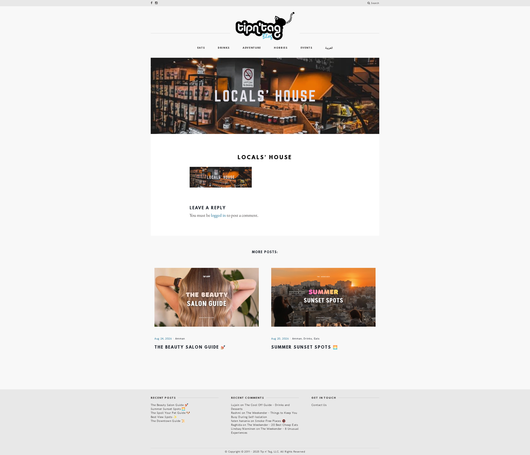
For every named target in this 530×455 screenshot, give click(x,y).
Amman (180, 338)
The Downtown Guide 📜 (168, 421)
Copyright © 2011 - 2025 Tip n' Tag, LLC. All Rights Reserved (266, 451)
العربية (329, 48)
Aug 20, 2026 (280, 338)
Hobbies (281, 48)
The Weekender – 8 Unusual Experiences (265, 431)
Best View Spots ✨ (164, 417)
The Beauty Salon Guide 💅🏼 (190, 347)
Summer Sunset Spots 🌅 (304, 347)
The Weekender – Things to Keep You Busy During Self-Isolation (264, 415)
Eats (201, 48)
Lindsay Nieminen (243, 429)
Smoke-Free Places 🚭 (270, 421)
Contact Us (318, 405)
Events (307, 48)
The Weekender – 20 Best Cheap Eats (272, 425)
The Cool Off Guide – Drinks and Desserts (260, 407)
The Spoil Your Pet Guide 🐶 (170, 413)
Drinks (224, 48)
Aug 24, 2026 (163, 338)
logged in (218, 215)
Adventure (252, 48)
